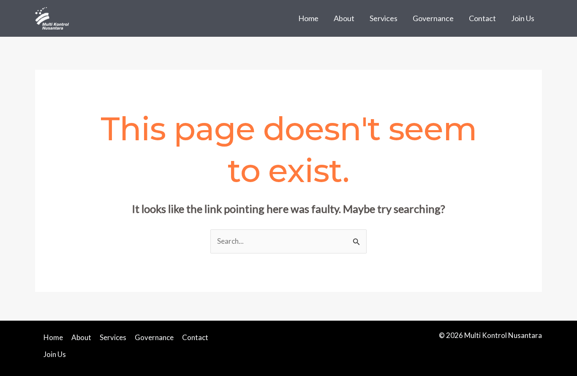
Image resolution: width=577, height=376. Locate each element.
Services (383, 18)
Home (308, 18)
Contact (482, 18)
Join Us (522, 18)
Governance (433, 18)
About (344, 18)
